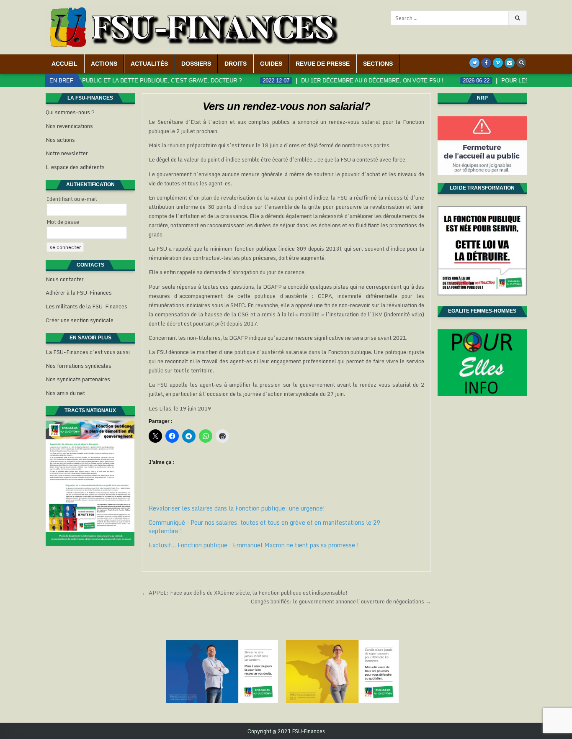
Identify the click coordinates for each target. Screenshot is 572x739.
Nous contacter (65, 279)
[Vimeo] (498, 63)
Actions (104, 63)
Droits (235, 63)
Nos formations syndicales (78, 365)
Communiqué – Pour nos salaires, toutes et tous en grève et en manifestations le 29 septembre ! (265, 527)
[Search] (521, 63)
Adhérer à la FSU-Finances (79, 292)
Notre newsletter (67, 153)
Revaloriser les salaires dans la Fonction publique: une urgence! (237, 508)
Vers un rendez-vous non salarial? (287, 106)
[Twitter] (474, 63)
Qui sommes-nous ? (70, 112)
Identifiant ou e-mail (71, 198)
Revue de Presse (323, 63)
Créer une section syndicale (79, 320)
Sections (378, 63)
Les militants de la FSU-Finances (86, 306)
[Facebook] (486, 63)
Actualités (149, 63)
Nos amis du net (65, 393)
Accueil (64, 63)
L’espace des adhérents (75, 167)
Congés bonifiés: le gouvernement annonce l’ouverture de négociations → (341, 601)
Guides (271, 63)
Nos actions (60, 139)
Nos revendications (69, 126)
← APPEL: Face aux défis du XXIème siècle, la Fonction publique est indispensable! (245, 592)
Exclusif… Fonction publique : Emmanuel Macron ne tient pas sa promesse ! (254, 545)
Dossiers (196, 63)
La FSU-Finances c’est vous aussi (88, 352)
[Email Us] (510, 63)
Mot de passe (62, 221)
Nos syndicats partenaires (78, 379)
